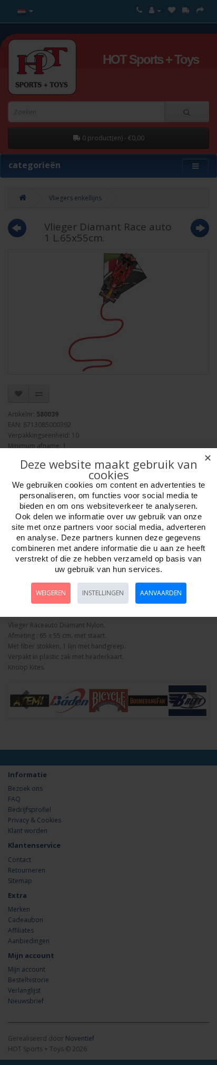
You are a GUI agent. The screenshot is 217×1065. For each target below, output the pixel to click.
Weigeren (51, 592)
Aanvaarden (161, 592)
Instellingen (103, 592)
